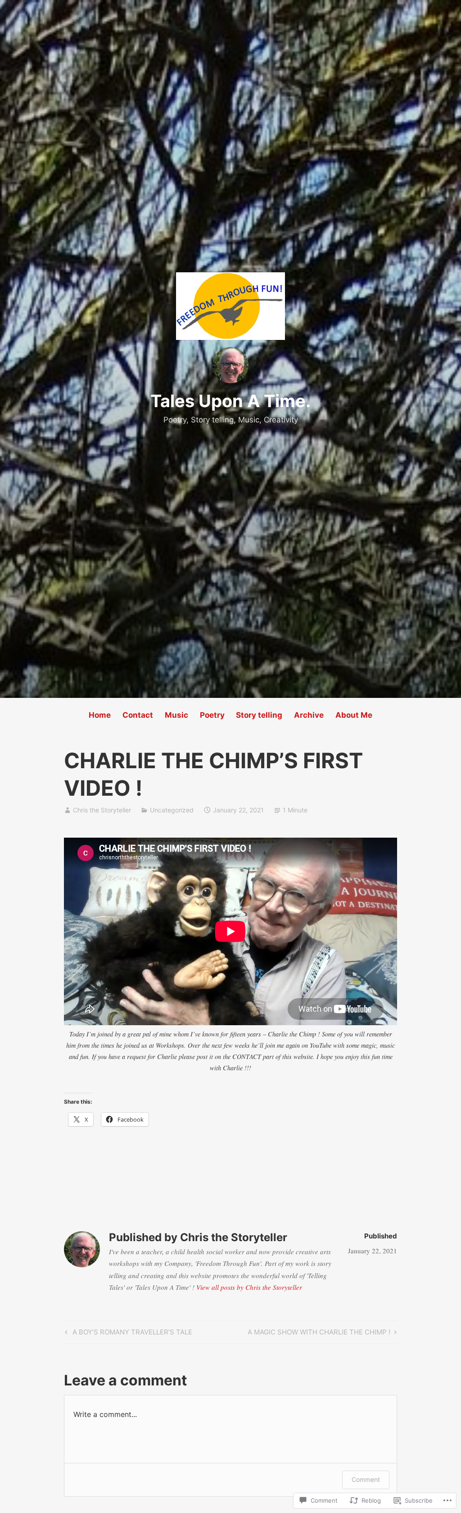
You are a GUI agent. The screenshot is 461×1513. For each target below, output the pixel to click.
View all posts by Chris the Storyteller (249, 1287)
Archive (309, 715)
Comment (366, 1479)
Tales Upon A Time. (230, 400)
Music (176, 715)
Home (100, 715)
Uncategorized (172, 810)
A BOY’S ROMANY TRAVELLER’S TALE (127, 1333)
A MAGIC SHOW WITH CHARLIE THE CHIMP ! (319, 1333)
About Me (353, 715)
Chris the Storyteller (102, 810)
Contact (137, 715)
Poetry (212, 715)
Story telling (259, 715)
